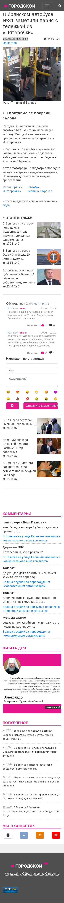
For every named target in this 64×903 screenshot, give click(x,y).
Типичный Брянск (39, 191)
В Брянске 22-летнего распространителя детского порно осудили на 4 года (31, 811)
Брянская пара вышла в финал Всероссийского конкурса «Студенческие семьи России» (28, 734)
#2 (9, 308)
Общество (10, 42)
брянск (17, 187)
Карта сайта (13, 873)
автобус (34, 187)
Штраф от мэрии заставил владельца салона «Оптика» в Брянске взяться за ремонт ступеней (32, 781)
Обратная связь (33, 873)
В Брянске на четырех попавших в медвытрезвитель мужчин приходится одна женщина (29, 751)
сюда (6, 205)
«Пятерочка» (12, 191)
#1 (9, 332)
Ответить (32, 325)
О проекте (52, 873)
